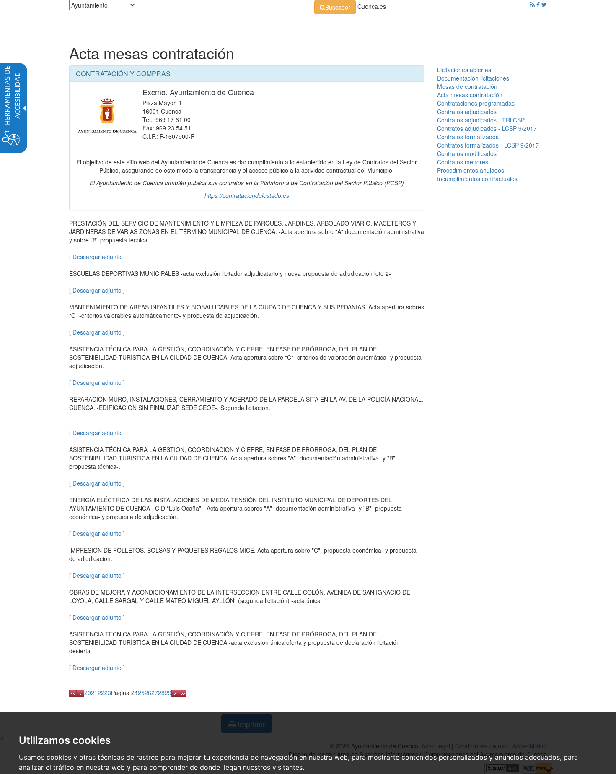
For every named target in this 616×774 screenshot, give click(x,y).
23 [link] (107, 692)
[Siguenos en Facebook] (538, 4)
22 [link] (101, 692)
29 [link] (168, 692)
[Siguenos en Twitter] (544, 4)
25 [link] (141, 692)
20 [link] (87, 692)
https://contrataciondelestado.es (246, 195)
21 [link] (94, 692)
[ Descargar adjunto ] (97, 256)
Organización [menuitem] (239, 25)
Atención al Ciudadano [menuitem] (424, 25)
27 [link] (154, 692)
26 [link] (148, 692)
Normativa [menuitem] (288, 25)
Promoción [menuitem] (486, 25)
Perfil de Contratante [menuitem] (348, 25)
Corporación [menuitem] (187, 25)
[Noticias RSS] (532, 4)
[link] (335, 7)
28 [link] (161, 692)
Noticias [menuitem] (523, 25)
